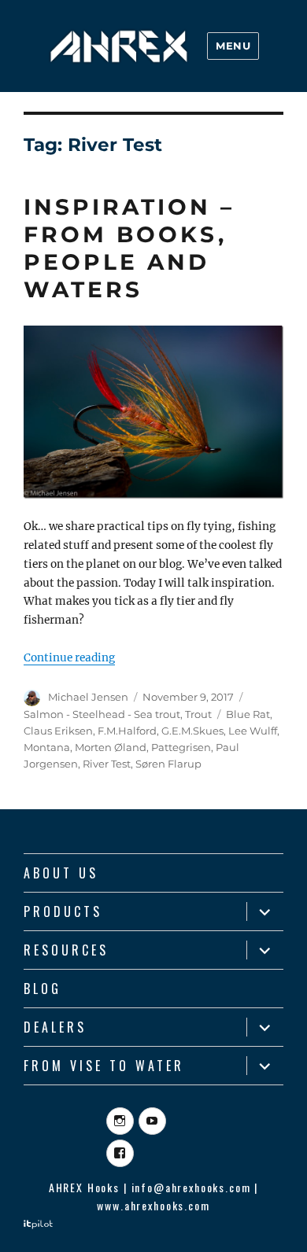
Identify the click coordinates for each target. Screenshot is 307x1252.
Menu (233, 45)
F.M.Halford (127, 730)
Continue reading (69, 658)
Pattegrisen (181, 747)
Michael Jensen (88, 696)
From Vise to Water (104, 1065)
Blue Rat (248, 714)
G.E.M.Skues (192, 730)
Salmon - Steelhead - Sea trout (102, 714)
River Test (107, 763)
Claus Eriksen (58, 730)
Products (63, 911)
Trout (198, 714)
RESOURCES (66, 950)
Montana (47, 747)
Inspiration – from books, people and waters (129, 248)
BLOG (42, 988)
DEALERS (55, 1027)
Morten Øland (110, 747)
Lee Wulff (252, 730)
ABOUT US (61, 873)
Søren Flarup (168, 763)
